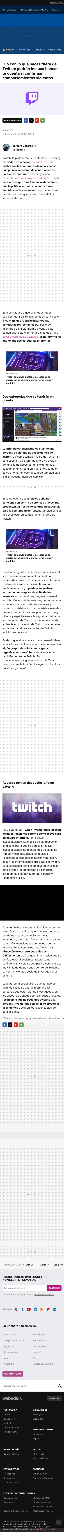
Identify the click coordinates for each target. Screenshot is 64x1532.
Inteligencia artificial (13, 1340)
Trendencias (9, 1473)
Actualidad (54, 1018)
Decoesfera (9, 1478)
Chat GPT (30, 1265)
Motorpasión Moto (42, 1458)
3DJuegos (38, 1414)
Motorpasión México (43, 1511)
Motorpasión (39, 1454)
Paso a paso (9, 1334)
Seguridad (8, 1346)
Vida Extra (38, 1419)
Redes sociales (10, 1352)
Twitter (31, 120)
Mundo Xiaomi (10, 1432)
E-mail (42, 120)
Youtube (28, 1308)
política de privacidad (44, 1294)
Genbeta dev (39, 1346)
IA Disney (44, 1265)
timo (5, 1358)
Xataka (6, 1414)
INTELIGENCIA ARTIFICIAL (34, 9)
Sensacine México (41, 1502)
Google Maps (54, 49)
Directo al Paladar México (15, 1511)
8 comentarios (14, 120)
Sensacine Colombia (42, 1506)
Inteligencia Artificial (43, 1364)
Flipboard (37, 120)
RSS (41, 1308)
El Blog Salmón (40, 1473)
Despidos (39, 49)
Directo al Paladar (11, 1454)
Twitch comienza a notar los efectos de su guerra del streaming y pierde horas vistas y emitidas (29, 380)
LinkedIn (54, 1308)
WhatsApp (8, 1364)
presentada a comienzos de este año (25, 178)
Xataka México (10, 1498)
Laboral (37, 1352)
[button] (24, 146)
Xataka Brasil (9, 1502)
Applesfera (8, 1423)
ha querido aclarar (43, 162)
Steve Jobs (24, 49)
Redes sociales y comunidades (30, 1018)
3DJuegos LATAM (41, 1498)
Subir (52, 1398)
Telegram (35, 1308)
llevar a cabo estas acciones (20, 336)
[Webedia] (56, 2)
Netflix (36, 1358)
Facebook (26, 120)
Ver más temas (13, 1374)
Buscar (60, 1386)
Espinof (36, 1438)
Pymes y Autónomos (43, 1478)
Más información (48, 1529)
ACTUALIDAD (9, 9)
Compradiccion (10, 1482)
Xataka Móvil (9, 1419)
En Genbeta (11, 373)
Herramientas (39, 1340)
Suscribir (54, 1288)
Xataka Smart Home (12, 1427)
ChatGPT (10, 49)
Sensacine (38, 1434)
